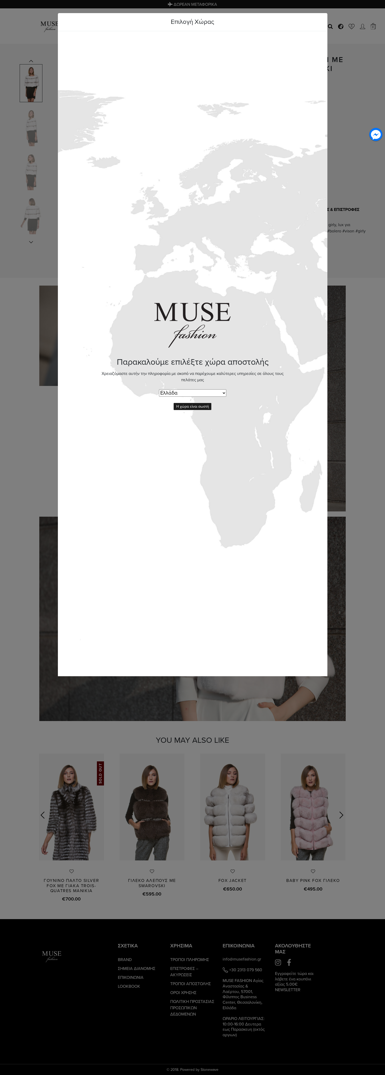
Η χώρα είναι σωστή (192, 406)
